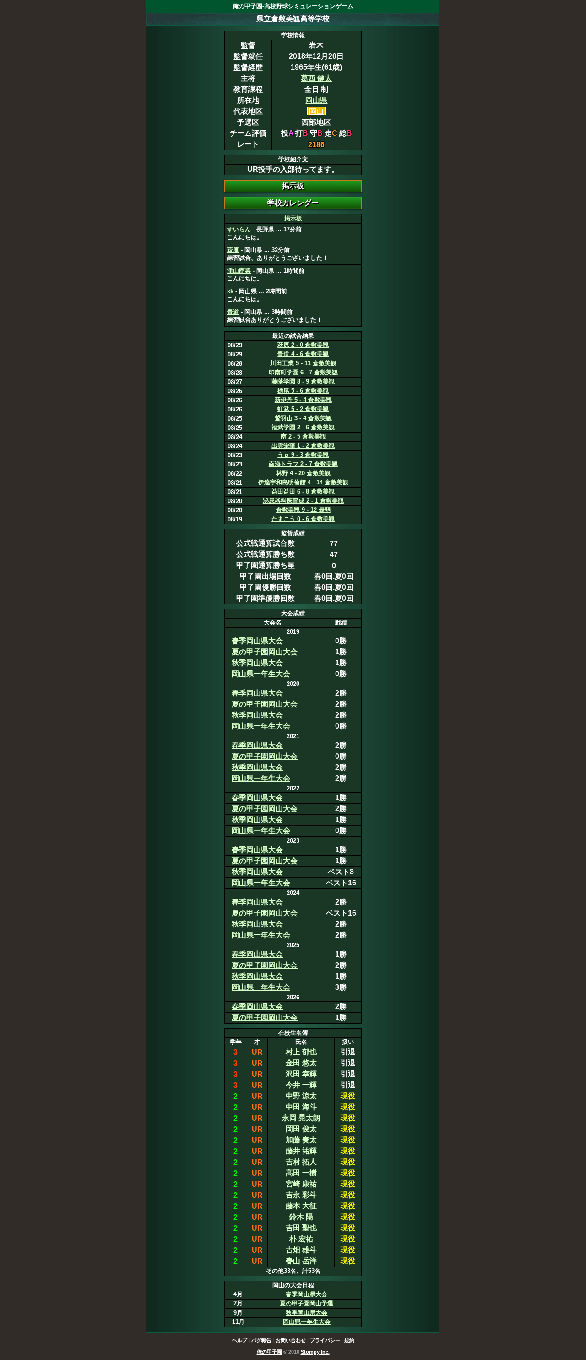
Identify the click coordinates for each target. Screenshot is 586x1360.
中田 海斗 (301, 1107)
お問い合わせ (291, 1340)
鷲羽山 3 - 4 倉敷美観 (303, 418)
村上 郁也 (301, 1052)
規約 (349, 1340)
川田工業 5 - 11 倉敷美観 (303, 363)
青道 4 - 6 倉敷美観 (303, 354)
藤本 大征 (301, 1206)
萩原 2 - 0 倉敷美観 (303, 344)
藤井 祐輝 (301, 1151)
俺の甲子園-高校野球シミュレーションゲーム (293, 6)
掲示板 (293, 218)
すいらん (239, 229)
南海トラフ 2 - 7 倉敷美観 (303, 464)
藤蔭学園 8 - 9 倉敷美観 (303, 381)
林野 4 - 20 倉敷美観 (303, 473)
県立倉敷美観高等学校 (293, 18)
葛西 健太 (316, 78)
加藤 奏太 (301, 1140)
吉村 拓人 (301, 1162)
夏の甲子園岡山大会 (265, 652)
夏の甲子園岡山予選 (306, 1303)
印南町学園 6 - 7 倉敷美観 (303, 372)
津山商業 (239, 270)
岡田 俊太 (301, 1129)
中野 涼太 (301, 1096)
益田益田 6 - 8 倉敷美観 (303, 491)
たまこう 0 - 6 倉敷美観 (303, 518)
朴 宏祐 (301, 1239)
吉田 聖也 (301, 1228)
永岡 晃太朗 (301, 1118)
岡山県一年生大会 (261, 674)
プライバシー (325, 1340)
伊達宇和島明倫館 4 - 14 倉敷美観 (303, 482)
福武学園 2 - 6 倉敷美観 (303, 427)
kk (230, 291)
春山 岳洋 (301, 1261)
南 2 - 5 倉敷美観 (303, 436)
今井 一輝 (301, 1085)
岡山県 (316, 100)
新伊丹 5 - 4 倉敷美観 (303, 399)
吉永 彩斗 (301, 1195)
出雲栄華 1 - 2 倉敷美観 (303, 445)
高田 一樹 (301, 1173)
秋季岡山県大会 (257, 663)
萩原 (233, 250)
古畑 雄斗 (301, 1250)
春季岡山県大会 (257, 641)
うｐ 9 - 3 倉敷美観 (303, 454)
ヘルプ (239, 1340)
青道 (233, 311)
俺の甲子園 (269, 1352)
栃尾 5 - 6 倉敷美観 (303, 390)
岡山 (316, 111)
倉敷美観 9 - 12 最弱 (303, 509)
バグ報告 (261, 1340)
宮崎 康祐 (301, 1184)
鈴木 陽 (301, 1217)
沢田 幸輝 (301, 1074)
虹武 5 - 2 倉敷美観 (303, 409)
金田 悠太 (301, 1063)
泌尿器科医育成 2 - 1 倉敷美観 (303, 500)
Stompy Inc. (315, 1352)
